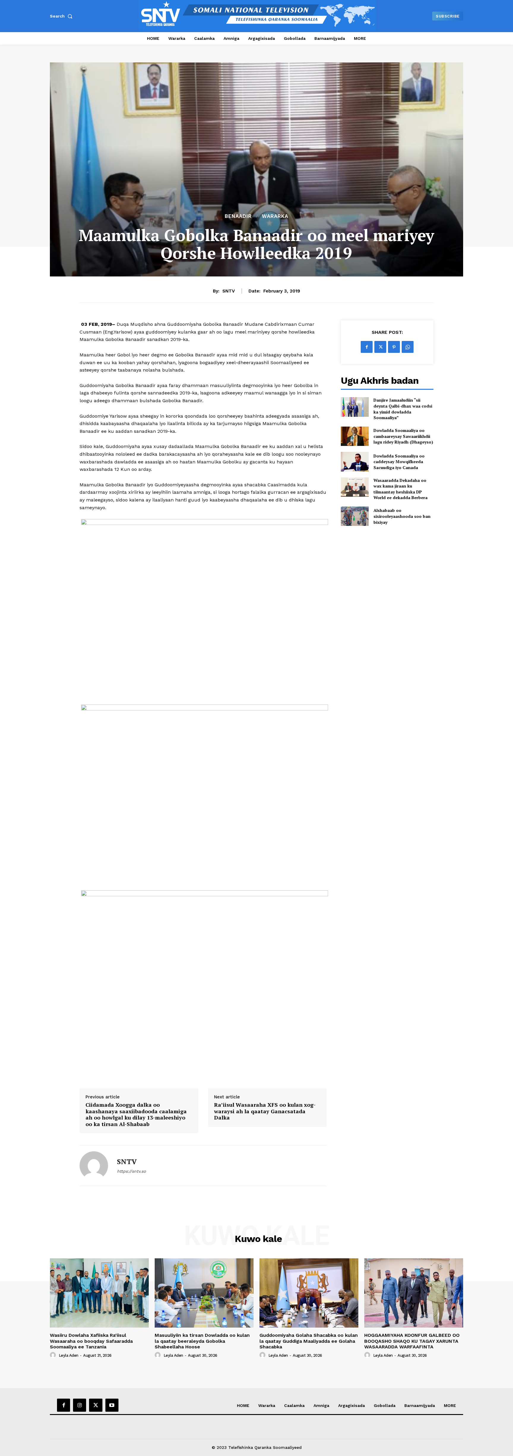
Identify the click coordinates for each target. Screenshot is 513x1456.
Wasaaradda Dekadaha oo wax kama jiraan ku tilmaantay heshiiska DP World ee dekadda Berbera (400, 489)
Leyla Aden (68, 1355)
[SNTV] (94, 1165)
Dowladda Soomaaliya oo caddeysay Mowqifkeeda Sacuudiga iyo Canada (399, 461)
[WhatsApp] (408, 347)
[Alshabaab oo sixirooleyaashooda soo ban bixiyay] (354, 516)
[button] (62, 16)
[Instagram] (79, 1405)
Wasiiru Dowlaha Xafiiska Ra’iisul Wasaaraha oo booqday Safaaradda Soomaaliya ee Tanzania (91, 1340)
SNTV (228, 291)
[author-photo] (54, 1355)
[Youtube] (111, 1405)
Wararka (275, 216)
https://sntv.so (131, 1171)
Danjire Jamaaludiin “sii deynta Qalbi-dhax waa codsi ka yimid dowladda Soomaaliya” (402, 408)
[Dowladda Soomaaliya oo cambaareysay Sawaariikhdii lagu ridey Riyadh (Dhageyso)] (354, 436)
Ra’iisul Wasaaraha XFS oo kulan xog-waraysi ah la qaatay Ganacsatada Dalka (265, 1111)
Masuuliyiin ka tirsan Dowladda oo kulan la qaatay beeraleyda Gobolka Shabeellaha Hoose (202, 1340)
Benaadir (238, 216)
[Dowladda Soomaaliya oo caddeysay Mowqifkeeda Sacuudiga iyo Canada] (354, 461)
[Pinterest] (394, 347)
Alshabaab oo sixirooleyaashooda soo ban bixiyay (401, 516)
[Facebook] (367, 347)
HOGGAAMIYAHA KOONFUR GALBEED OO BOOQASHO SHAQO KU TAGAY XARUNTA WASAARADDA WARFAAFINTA (412, 1340)
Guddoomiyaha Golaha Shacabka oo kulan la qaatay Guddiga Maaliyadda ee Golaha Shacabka (308, 1340)
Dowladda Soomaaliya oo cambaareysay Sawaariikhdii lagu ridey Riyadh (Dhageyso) (403, 436)
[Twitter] (380, 347)
